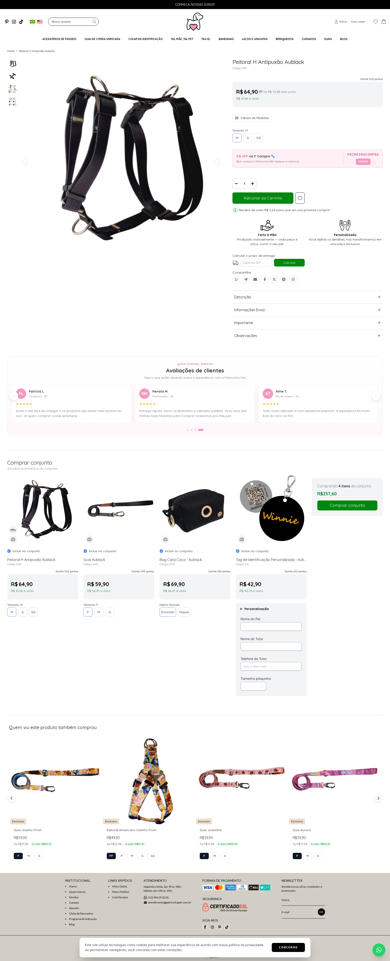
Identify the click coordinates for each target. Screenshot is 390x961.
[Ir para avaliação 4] (201, 430)
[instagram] (14, 22)
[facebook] (205, 927)
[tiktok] (21, 22)
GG (258, 138)
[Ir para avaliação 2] (191, 430)
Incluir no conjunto (26, 551)
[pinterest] (7, 22)
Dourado (167, 612)
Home (10, 51)
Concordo (288, 947)
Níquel (184, 612)
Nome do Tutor (252, 639)
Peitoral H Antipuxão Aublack (37, 51)
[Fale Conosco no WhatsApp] (378, 949)
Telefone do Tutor (254, 659)
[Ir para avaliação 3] (195, 430)
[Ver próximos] (377, 798)
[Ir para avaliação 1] (188, 430)
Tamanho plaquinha (256, 679)
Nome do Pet (250, 619)
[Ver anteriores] (12, 798)
